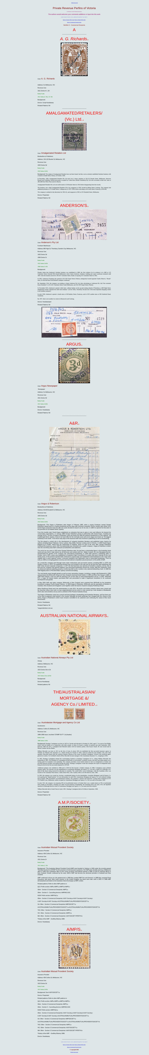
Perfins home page (74, 2)
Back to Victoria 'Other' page (68, 19)
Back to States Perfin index (80, 19)
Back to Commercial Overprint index (74, 22)
